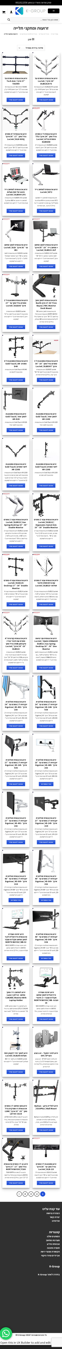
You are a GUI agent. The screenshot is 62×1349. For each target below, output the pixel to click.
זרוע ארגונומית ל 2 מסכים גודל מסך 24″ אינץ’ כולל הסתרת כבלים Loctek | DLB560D (46, 138)
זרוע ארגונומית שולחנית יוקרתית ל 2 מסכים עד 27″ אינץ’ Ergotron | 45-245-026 (16, 764)
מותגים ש (54, 1236)
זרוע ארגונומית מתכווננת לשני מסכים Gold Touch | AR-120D (46, 467)
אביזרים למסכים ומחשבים (28, 34)
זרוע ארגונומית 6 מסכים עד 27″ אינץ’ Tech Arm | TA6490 (16, 81)
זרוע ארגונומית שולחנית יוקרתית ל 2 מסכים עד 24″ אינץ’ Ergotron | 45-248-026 (46, 706)
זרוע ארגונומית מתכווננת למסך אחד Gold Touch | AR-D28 (15, 416)
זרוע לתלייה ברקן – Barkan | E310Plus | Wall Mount (46, 1107)
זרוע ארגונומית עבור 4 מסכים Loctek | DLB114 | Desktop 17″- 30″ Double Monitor (16, 584)
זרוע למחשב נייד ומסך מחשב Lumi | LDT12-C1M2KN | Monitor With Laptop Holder (15, 996)
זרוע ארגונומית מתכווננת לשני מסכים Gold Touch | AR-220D (16, 467)
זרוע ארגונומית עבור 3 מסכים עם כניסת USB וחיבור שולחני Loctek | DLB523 (46, 583)
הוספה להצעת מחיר (46, 100)
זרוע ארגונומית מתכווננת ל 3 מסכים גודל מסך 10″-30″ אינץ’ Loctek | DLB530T (46, 364)
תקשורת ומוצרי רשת (50, 1251)
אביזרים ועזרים (44, 34)
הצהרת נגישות (53, 1213)
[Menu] (53, 11)
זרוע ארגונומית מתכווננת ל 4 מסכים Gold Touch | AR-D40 (16, 364)
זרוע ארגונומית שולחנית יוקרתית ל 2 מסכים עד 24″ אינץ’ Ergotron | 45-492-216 (16, 706)
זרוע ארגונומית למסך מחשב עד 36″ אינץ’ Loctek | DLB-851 (16, 247)
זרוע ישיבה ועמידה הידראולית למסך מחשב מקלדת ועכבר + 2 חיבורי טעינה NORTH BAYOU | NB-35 (46, 997)
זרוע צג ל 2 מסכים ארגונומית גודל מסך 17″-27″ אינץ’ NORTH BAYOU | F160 (16, 1167)
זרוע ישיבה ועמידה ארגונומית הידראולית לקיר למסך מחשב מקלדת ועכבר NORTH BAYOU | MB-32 (16, 938)
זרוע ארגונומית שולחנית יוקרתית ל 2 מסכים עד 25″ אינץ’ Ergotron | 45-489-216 (46, 764)
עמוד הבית (54, 34)
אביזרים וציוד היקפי (50, 1255)
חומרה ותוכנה (53, 1247)
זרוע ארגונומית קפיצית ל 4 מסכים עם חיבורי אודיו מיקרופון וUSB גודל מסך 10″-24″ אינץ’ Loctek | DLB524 (16, 643)
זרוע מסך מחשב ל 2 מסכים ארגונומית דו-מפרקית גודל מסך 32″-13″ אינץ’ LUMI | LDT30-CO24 (16, 1110)
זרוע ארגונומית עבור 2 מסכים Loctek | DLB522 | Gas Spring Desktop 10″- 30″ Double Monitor (16, 523)
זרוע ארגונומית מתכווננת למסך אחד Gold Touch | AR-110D (46, 416)
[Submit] (9, 19)
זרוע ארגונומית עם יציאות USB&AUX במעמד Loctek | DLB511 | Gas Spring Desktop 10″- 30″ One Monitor (46, 643)
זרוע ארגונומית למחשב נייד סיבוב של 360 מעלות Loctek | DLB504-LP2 (15, 192)
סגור (13, 2)
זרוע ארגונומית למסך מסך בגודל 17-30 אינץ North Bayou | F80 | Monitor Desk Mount (46, 304)
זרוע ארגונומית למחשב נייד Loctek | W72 (46, 190)
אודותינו (56, 1220)
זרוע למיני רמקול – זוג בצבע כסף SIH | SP (46, 1054)
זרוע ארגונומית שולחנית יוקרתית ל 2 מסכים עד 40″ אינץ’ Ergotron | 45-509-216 (46, 880)
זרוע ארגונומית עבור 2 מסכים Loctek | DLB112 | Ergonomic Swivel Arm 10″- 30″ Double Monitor (46, 523)
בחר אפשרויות (46, 784)
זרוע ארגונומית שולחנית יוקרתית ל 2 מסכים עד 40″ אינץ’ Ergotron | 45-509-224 (16, 880)
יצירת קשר (55, 1217)
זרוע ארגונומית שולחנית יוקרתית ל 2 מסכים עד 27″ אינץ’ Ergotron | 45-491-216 (16, 822)
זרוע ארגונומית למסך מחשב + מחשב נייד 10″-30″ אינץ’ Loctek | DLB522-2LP (46, 247)
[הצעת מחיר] (3, 13)
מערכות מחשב (53, 1240)
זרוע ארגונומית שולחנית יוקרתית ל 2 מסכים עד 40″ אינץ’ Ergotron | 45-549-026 (46, 938)
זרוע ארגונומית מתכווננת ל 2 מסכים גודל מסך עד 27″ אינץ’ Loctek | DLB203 (16, 303)
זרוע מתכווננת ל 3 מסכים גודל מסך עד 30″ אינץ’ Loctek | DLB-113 (46, 1167)
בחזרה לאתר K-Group (49, 1274)
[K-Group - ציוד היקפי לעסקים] (30, 11)
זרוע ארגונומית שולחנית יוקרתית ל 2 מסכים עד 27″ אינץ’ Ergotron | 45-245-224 (46, 822)
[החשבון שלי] (11, 12)
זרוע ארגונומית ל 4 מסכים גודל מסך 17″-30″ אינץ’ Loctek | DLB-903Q (16, 136)
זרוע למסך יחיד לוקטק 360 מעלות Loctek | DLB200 (16, 1054)
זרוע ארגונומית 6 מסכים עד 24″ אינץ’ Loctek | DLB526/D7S (46, 81)
